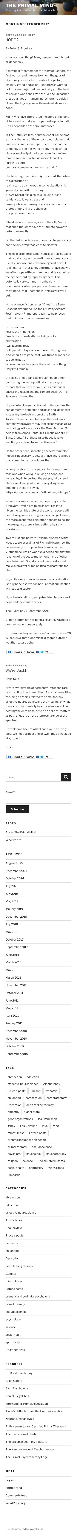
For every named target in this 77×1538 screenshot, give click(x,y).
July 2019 (12, 893)
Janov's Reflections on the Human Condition (34, 1411)
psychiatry (14, 1154)
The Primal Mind (30, 5)
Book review (14, 1228)
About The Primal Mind (21, 832)
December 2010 (16, 1031)
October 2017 (15, 939)
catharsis (51, 1091)
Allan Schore (14, 1380)
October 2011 (14, 993)
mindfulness (16, 1133)
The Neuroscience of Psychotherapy (30, 1449)
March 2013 (13, 962)
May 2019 (12, 901)
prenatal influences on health (27, 1140)
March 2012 (13, 977)
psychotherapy (56, 1154)
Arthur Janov (51, 1084)
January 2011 (14, 1023)
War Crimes (56, 1168)
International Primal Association (27, 1403)
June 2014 (12, 954)
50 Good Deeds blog (19, 1373)
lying (56, 1126)
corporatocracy (57, 1098)
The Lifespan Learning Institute (26, 1441)
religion (13, 1161)
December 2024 (16, 871)
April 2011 (12, 1015)
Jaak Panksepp (47, 1119)
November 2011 (16, 985)
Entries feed (14, 1488)
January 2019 (14, 909)
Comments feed (16, 1495)
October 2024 (15, 878)
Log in (10, 1480)
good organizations (20, 1119)
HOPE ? (11, 40)
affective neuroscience (23, 1084)
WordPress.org (16, 1503)
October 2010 (15, 1046)
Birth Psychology (17, 1388)
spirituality (36, 1168)
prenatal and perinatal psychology (28, 1296)
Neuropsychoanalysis (20, 1419)
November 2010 (16, 1038)
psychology (33, 1154)
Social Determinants (51, 1161)
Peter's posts (38, 1133)
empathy (13, 1112)
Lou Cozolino (28, 1126)
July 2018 (12, 924)
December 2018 (16, 916)
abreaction (15, 1077)
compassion (34, 1098)
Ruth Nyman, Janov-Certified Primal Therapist (36, 1426)
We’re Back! (15, 670)
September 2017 (17, 947)
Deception (14, 1105)
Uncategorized (15, 1350)
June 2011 (12, 1000)
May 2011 (12, 1008)
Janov (11, 1126)
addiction (33, 1077)
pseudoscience (42, 1147)
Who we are (13, 840)
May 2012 (12, 970)
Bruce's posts (17, 1091)
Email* (10, 792)
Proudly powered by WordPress (24, 1529)
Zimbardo (14, 1175)
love (45, 1126)
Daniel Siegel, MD (17, 1396)
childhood (14, 1098)
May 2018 (12, 932)
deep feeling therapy (40, 1105)
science (28, 1161)
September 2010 (17, 1054)
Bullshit (35, 1091)
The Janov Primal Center (22, 1434)
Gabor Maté (32, 1112)
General (11, 1273)
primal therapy (17, 1147)
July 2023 (12, 886)
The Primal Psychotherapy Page (27, 1457)
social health (16, 1168)
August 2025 (14, 863)
